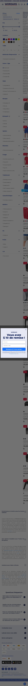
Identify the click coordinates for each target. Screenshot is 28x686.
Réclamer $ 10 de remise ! (14, 349)
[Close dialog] (26, 330)
